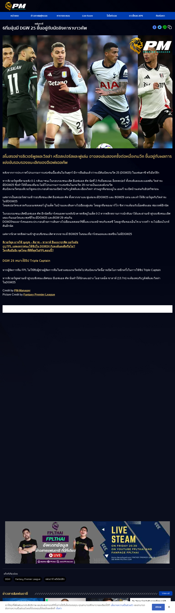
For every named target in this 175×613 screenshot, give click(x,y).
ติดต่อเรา (160, 16)
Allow (158, 607)
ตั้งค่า (59, 608)
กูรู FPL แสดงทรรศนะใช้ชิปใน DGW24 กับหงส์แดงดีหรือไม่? (39, 246)
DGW (7, 579)
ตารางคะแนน (63, 16)
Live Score (87, 16)
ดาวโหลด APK (136, 16)
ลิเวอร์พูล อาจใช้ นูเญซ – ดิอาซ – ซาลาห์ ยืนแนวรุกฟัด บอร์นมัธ (40, 242)
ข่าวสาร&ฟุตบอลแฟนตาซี (39, 17)
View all (166, 593)
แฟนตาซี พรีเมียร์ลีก (54, 579)
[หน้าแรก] (87, 542)
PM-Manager (22, 290)
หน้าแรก (15, 16)
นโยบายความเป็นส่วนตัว (122, 605)
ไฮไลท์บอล (112, 16)
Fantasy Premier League (39, 294)
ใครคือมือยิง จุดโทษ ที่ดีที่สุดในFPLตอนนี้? (28, 250)
